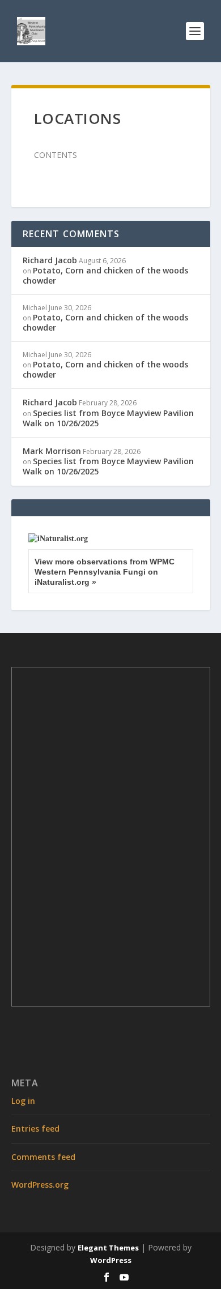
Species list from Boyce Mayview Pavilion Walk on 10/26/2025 (108, 418)
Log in (23, 1100)
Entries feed (35, 1128)
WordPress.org (40, 1184)
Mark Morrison (52, 451)
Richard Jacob (50, 260)
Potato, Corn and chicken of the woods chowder (105, 275)
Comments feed (43, 1156)
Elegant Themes (108, 1248)
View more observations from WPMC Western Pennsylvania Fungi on (105, 571)
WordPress (110, 1260)
